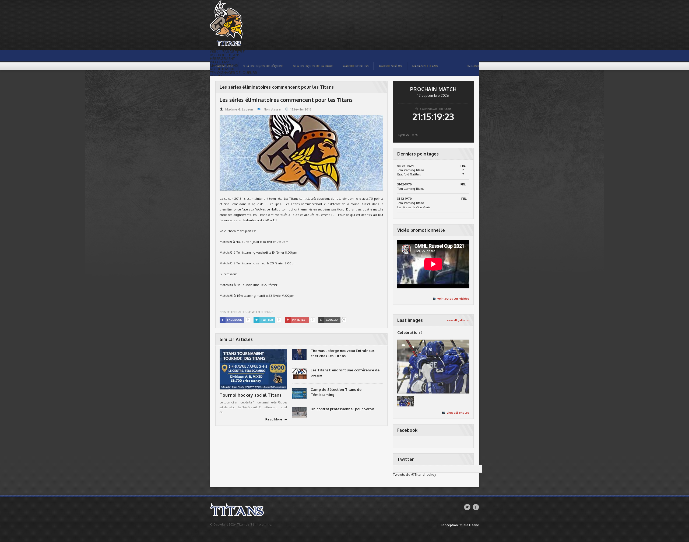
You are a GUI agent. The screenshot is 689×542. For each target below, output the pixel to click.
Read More (276, 419)
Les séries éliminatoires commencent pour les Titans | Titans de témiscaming (239, 3)
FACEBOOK (232, 320)
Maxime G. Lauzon (239, 109)
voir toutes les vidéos (453, 298)
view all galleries (458, 320)
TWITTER (264, 320)
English (473, 65)
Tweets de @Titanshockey (414, 474)
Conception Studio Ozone (460, 525)
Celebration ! (409, 332)
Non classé (272, 109)
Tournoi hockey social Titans (251, 395)
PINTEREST (297, 320)
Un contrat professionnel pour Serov (342, 409)
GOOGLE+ (329, 320)
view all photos (458, 412)
